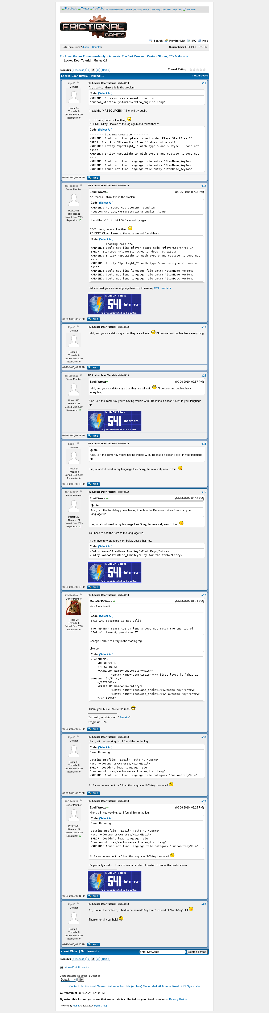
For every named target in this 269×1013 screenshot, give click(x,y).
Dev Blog (155, 9)
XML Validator (162, 288)
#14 (204, 375)
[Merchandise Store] (189, 9)
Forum (129, 9)
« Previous (78, 70)
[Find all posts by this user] (93, 179)
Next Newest (89, 951)
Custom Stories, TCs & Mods (166, 56)
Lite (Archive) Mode (138, 986)
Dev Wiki (166, 9)
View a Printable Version (77, 967)
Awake (124, 717)
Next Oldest (70, 951)
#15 (204, 443)
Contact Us (76, 986)
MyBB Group (100, 1005)
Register (96, 47)
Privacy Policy (141, 9)
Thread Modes (200, 75)
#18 (204, 737)
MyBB (76, 1005)
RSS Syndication (191, 986)
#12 (204, 185)
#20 (204, 904)
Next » (105, 70)
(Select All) (105, 93)
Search (158, 40)
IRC (193, 40)
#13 (204, 327)
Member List (177, 40)
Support (177, 9)
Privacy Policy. (178, 999)
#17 (204, 595)
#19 (204, 801)
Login (86, 47)
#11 (204, 83)
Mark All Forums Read (165, 986)
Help (205, 40)
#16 (204, 492)
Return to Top (116, 986)
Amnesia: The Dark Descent (127, 56)
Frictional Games (115, 9)
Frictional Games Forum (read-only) (83, 56)
